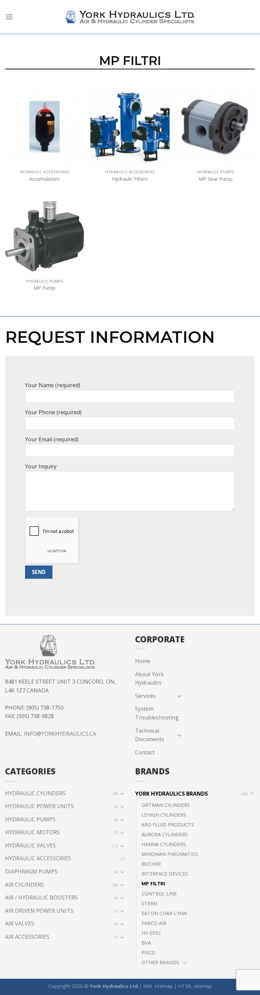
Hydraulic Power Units (39, 806)
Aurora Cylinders (165, 834)
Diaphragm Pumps (31, 871)
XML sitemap (158, 986)
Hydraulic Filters (130, 179)
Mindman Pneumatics (170, 854)
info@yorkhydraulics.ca (60, 733)
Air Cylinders (24, 884)
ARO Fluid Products (168, 824)
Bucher (151, 864)
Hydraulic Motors (32, 832)
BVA (146, 942)
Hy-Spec (151, 933)
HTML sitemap (195, 986)
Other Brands (160, 962)
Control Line (159, 893)
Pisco (148, 952)
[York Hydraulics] (130, 16)
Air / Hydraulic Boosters (41, 897)
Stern (149, 903)
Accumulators (44, 179)
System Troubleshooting (157, 713)
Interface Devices (165, 873)
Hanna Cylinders (164, 844)
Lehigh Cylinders (164, 815)
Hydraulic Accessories (38, 858)
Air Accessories (27, 937)
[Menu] (9, 16)
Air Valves (19, 923)
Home (142, 661)
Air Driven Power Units (39, 910)
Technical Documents (149, 735)
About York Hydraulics (149, 678)
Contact (145, 752)
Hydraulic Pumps (30, 819)
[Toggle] (179, 696)
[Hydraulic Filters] (129, 126)
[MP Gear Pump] (215, 126)
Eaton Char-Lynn (164, 913)
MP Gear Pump (216, 179)
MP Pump (45, 288)
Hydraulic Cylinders (35, 793)
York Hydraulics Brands (171, 793)
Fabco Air (154, 923)
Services (145, 696)
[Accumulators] (44, 126)
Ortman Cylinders (166, 805)
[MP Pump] (44, 236)
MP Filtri (153, 883)
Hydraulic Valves (30, 845)
